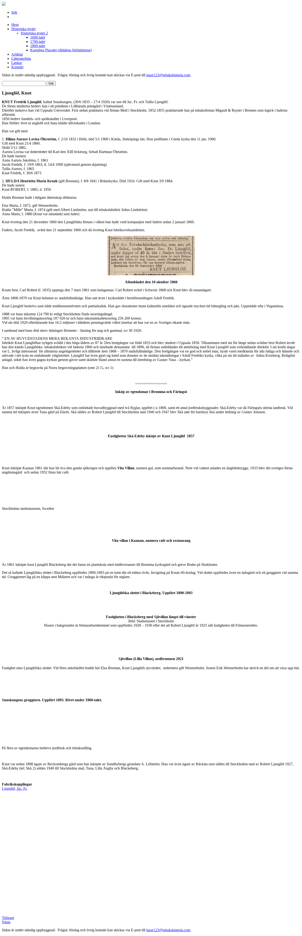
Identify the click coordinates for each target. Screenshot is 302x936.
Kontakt (17, 67)
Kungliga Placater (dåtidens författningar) (61, 50)
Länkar (16, 63)
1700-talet (37, 42)
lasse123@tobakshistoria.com (168, 75)
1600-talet (37, 37)
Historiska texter (23, 29)
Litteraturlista (21, 59)
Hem (15, 25)
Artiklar (17, 54)
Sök (14, 12)
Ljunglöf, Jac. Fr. (14, 788)
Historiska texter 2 (34, 33)
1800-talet (37, 46)
